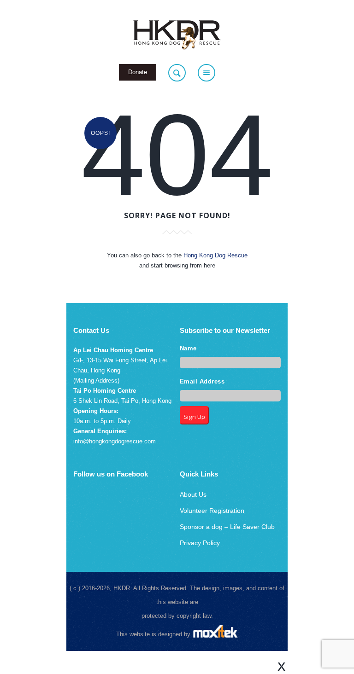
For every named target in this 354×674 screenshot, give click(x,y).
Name (188, 348)
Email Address (202, 381)
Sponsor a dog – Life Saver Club (227, 526)
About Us (193, 494)
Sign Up (194, 417)
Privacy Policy (200, 542)
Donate (137, 72)
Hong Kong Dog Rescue (215, 255)
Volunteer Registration (212, 510)
